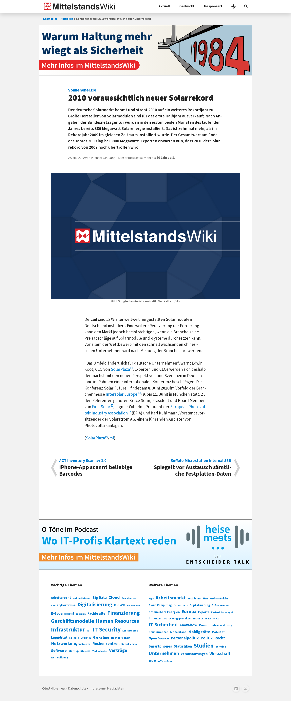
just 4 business (55, 688)
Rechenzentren (106, 644)
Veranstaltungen (194, 653)
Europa (189, 611)
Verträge (118, 650)
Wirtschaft (219, 653)
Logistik (86, 638)
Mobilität (218, 632)
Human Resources (117, 621)
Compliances (129, 598)
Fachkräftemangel (222, 612)
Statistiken (183, 646)
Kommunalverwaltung (215, 625)
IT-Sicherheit (163, 624)
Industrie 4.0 (212, 618)
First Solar (101, 407)
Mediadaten (115, 688)
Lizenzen (74, 637)
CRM (53, 605)
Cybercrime (66, 605)
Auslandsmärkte (215, 598)
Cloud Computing (160, 605)
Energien (81, 613)
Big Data (99, 597)
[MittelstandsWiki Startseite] (78, 6)
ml (111, 438)
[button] (246, 6)
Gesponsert (213, 6)
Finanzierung (123, 613)
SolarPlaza (120, 369)
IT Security (107, 630)
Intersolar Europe (122, 394)
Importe (198, 618)
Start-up (73, 651)
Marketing (100, 637)
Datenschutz (181, 605)
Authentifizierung (82, 598)
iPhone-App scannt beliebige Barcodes (95, 468)
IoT (89, 630)
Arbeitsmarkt (171, 597)
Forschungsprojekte (177, 619)
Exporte (203, 612)
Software (59, 650)
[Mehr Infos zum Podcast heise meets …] (145, 545)
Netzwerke (61, 644)
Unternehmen (164, 653)
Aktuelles (67, 19)
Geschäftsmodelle (72, 621)
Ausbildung (194, 598)
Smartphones (160, 646)
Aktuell (164, 6)
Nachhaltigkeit (120, 638)
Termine (220, 647)
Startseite (50, 19)
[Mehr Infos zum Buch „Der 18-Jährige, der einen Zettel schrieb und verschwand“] (145, 50)
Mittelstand (178, 632)
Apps (151, 598)
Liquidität (59, 637)
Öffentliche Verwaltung (160, 660)
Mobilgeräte (199, 632)
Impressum (97, 688)
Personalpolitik (185, 638)
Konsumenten (130, 630)
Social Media (129, 644)
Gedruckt (186, 6)
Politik (207, 638)
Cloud (114, 597)
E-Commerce (133, 605)
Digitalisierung (94, 605)
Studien (204, 646)
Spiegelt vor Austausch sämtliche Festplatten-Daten (192, 468)
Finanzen (156, 618)
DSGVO (119, 605)
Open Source (82, 644)
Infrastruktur (68, 630)
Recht (219, 638)
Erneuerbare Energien (164, 612)
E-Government (62, 613)
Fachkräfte (96, 613)
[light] (233, 6)
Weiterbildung (59, 657)
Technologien (99, 651)
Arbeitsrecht (61, 597)
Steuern (85, 651)
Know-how (188, 625)
